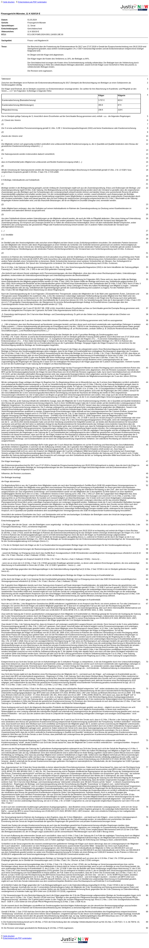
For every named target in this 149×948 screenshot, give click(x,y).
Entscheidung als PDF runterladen (32, 2)
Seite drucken (9, 2)
